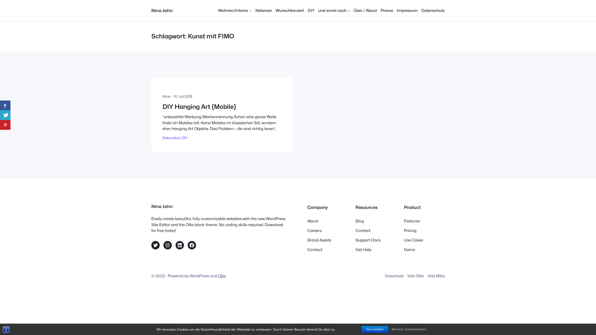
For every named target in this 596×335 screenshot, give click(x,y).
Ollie (222, 276)
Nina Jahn (162, 10)
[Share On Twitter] (5, 115)
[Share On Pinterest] (5, 125)
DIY (185, 138)
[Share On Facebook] (5, 105)
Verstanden (375, 329)
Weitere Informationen (409, 329)
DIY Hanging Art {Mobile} (199, 106)
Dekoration (172, 138)
